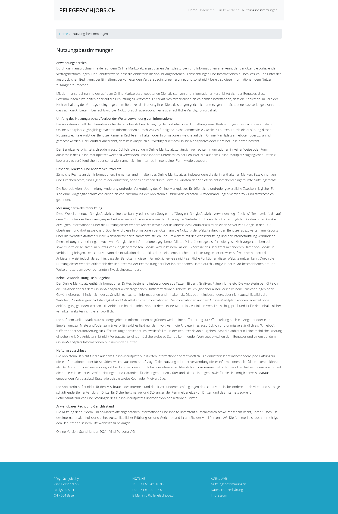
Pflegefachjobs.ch (87, 10)
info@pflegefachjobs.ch (158, 495)
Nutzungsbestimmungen (259, 10)
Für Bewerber (227, 10)
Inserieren (207, 10)
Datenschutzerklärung (227, 490)
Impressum (219, 495)
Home (192, 10)
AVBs (224, 478)
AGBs (214, 478)
